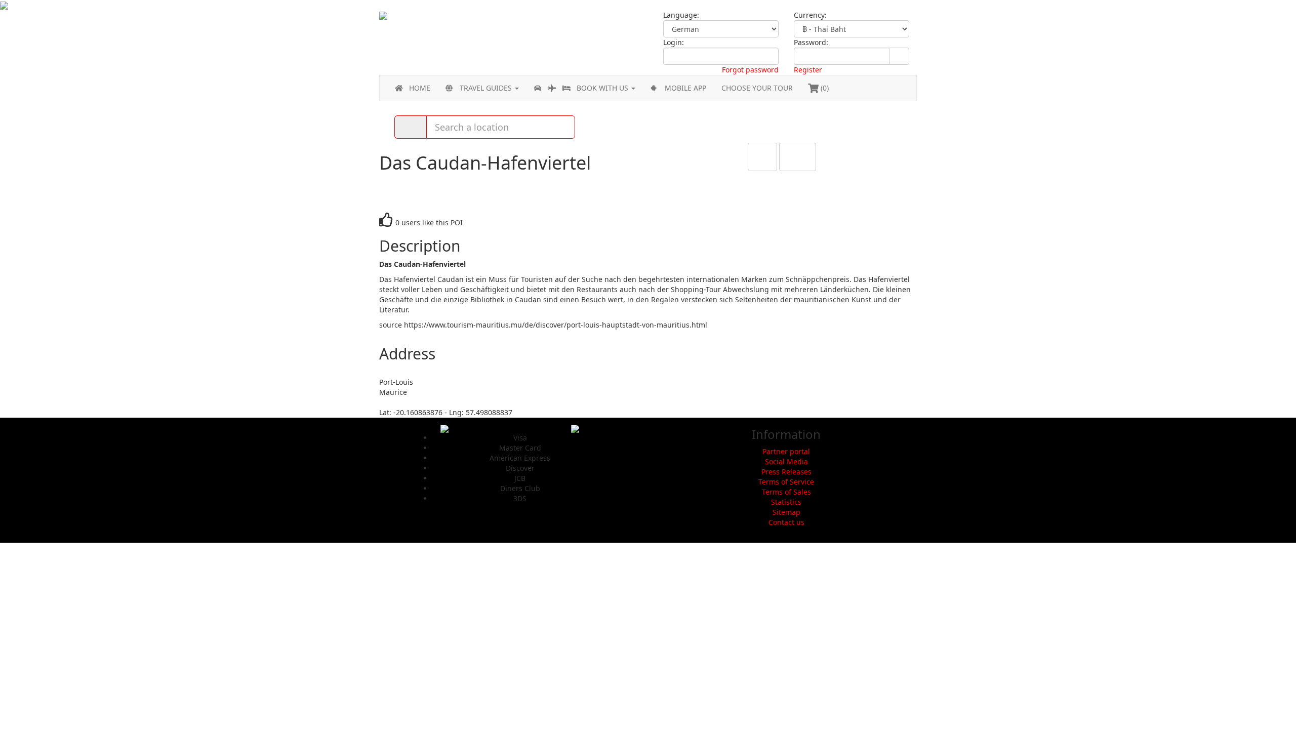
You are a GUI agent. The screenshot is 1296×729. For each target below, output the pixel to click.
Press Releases (786, 471)
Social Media (786, 461)
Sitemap (786, 512)
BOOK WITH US (603, 88)
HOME (419, 88)
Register (808, 69)
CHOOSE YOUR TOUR (757, 88)
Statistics (786, 502)
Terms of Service (786, 482)
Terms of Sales (786, 492)
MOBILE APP (685, 88)
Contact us (786, 522)
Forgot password (750, 69)
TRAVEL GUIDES (487, 88)
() (824, 88)
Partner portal (786, 451)
